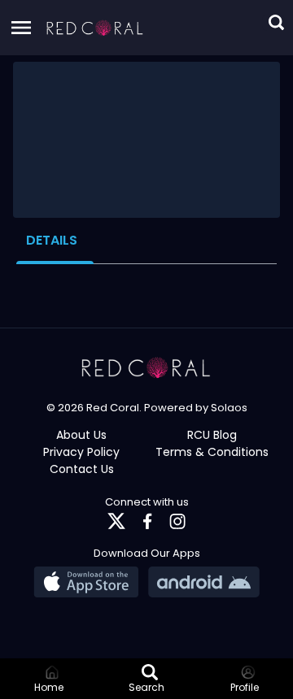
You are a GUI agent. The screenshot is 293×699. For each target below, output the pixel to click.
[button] (95, 27)
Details (51, 240)
